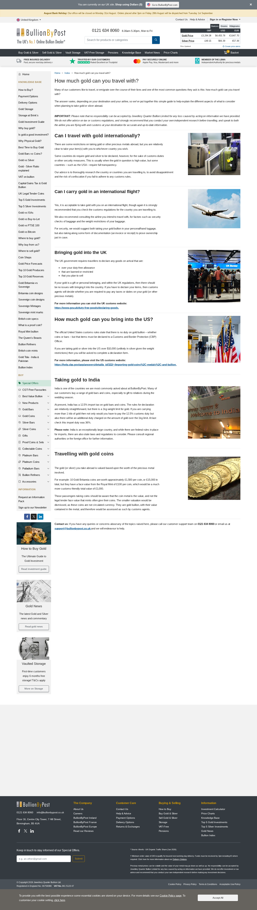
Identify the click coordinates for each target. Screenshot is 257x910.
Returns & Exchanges (128, 826)
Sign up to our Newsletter (32, 507)
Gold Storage (25, 109)
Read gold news (34, 626)
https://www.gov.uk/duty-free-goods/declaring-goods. (87, 307)
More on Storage (33, 688)
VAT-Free (94, 52)
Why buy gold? (26, 128)
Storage (163, 822)
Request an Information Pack (31, 499)
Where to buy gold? (29, 238)
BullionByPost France (85, 822)
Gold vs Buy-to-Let (29, 219)
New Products (30, 402)
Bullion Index (25, 367)
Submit (79, 858)
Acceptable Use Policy (229, 884)
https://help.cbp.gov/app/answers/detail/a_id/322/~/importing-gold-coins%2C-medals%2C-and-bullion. (116, 364)
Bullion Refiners (27, 344)
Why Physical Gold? (29, 140)
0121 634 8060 (25, 812)
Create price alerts (232, 46)
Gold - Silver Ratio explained (28, 168)
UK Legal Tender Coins (31, 193)
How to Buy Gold (33, 548)
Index (67, 73)
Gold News (34, 606)
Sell (52, 52)
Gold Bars (28, 409)
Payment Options (28, 96)
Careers (77, 813)
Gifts (25, 435)
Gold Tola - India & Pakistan (28, 359)
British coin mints (28, 350)
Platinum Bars (30, 455)
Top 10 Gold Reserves (31, 276)
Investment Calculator (213, 809)
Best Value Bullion (32, 396)
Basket (233, 52)
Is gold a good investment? (33, 134)
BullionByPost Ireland (85, 817)
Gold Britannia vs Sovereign (28, 284)
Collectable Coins (32, 448)
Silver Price (188, 41)
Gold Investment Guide (31, 121)
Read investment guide (33, 569)
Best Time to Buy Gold (31, 147)
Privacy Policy (190, 884)
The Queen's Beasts (30, 337)
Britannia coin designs (30, 293)
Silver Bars (28, 422)
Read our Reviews (83, 831)
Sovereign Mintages (29, 305)
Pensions (113, 52)
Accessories (29, 481)
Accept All (218, 897)
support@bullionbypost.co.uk (73, 528)
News (152, 52)
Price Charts (171, 52)
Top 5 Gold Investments (31, 199)
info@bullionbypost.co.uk (50, 812)
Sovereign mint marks (30, 312)
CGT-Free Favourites (34, 389)
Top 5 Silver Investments (32, 206)
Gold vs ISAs (25, 212)
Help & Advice (197, 19)
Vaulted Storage (34, 663)
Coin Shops (24, 257)
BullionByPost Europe (85, 826)
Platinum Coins (31, 461)
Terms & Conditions (208, 884)
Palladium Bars (31, 468)
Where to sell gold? (29, 250)
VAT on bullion (26, 176)
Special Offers (30, 383)
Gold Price (187, 35)
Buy (28, 52)
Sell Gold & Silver (168, 817)
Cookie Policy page (170, 895)
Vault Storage (72, 52)
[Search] (156, 40)
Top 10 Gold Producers (31, 270)
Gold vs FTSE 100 (28, 225)
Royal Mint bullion (28, 331)
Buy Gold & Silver (168, 813)
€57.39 (235, 41)
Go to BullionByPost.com (164, 5)
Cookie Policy (174, 884)
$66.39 (221, 41)
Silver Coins (29, 429)
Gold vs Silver (26, 160)
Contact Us (182, 19)
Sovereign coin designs (31, 299)
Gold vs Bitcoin (26, 231)
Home (25, 74)
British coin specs (28, 318)
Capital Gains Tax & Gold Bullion (32, 185)
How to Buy (165, 809)
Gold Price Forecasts (30, 263)
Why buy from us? (28, 244)
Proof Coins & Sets (33, 442)
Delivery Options (27, 102)
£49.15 (208, 41)
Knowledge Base (131, 52)
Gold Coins (28, 416)
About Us (78, 809)
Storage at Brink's (28, 115)
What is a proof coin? (30, 325)
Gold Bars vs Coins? (30, 153)
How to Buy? (25, 89)
